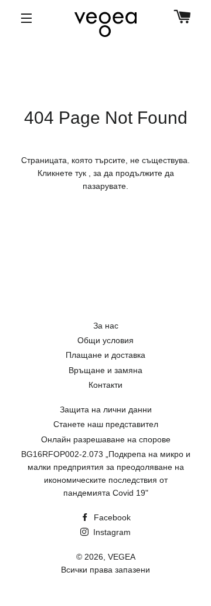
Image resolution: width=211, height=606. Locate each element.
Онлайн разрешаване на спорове (106, 439)
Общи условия (105, 340)
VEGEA (121, 556)
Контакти (105, 385)
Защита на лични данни (106, 409)
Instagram (111, 532)
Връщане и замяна (105, 370)
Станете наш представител (105, 424)
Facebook (111, 517)
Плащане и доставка (105, 355)
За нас (105, 325)
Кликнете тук (63, 173)
